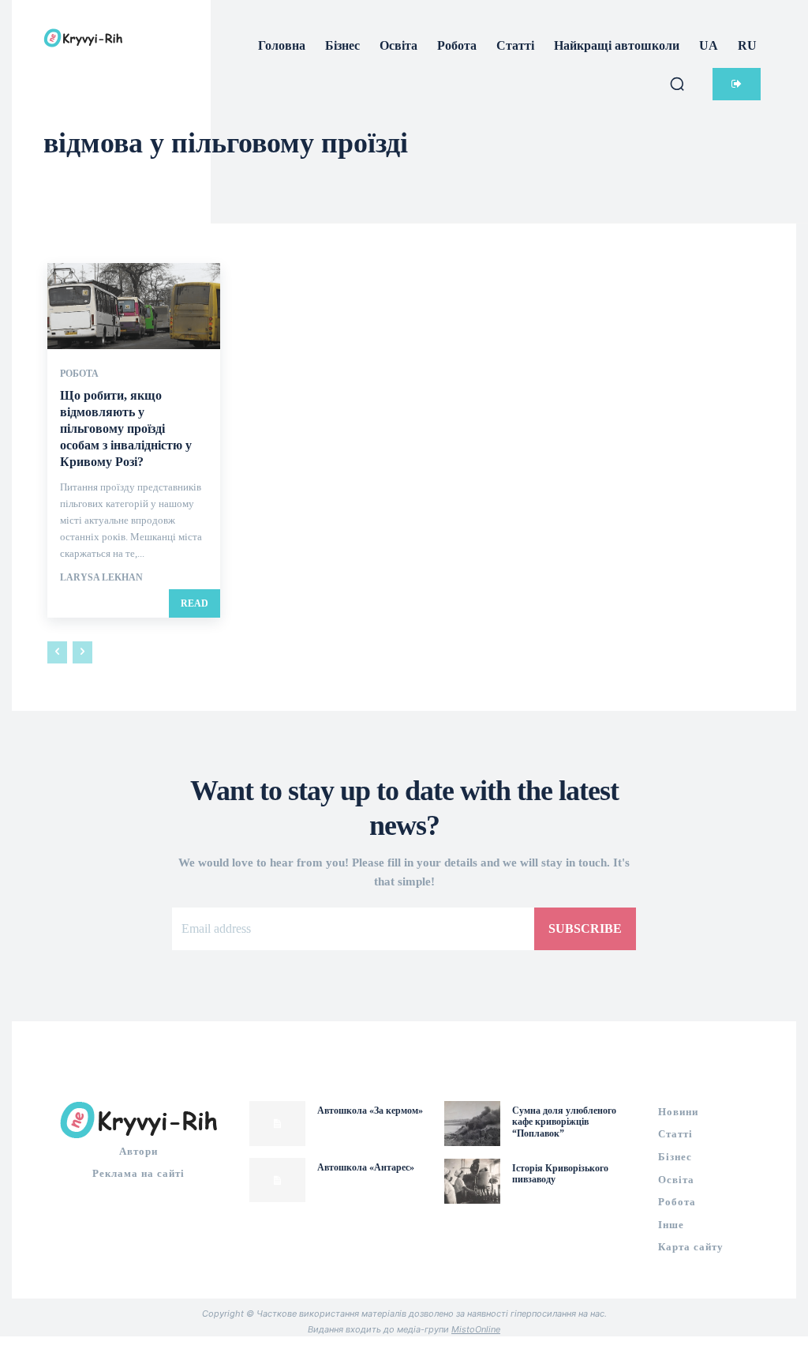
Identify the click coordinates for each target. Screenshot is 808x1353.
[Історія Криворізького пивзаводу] (472, 1181)
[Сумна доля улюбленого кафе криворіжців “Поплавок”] (472, 1123)
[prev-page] (57, 652)
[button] (677, 83)
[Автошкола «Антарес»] (277, 1180)
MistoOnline (475, 1329)
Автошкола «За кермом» (370, 1110)
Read (194, 603)
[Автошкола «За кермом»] (277, 1123)
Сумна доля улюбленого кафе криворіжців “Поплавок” (564, 1122)
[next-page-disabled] (82, 652)
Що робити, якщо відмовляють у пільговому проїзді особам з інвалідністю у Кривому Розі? (126, 428)
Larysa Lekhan (101, 577)
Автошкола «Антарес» (365, 1167)
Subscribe (585, 928)
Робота (79, 373)
